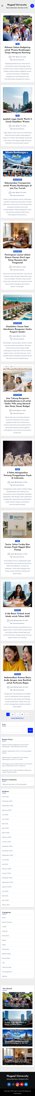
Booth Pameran (7, 922)
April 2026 (5, 796)
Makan (4, 940)
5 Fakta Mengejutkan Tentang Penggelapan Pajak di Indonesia (18, 475)
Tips (17, 44)
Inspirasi (5, 931)
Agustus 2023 (6, 887)
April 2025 (5, 828)
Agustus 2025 (6, 810)
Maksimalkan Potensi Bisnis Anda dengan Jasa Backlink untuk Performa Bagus (17, 680)
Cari (4, 724)
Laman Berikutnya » (17, 718)
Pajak (17, 469)
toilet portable (6, 967)
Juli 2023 (5, 891)
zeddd (13, 57)
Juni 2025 (5, 819)
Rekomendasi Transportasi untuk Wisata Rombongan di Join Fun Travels (17, 185)
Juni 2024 (5, 860)
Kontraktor (17, 251)
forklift (4, 927)
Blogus (27, 1091)
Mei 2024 (5, 864)
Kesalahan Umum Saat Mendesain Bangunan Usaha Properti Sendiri (17, 329)
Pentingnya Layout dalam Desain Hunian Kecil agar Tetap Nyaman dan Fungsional (17, 1062)
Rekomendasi (6, 954)
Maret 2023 (6, 905)
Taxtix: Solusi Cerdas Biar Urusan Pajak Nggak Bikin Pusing (17, 547)
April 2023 (5, 900)
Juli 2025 (5, 815)
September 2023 (7, 882)
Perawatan (5, 949)
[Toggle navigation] (2, 6)
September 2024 (7, 855)
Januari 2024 (6, 873)
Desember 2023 (7, 878)
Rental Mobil (17, 179)
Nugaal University (17, 5)
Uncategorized (7, 972)
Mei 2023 (5, 896)
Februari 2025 (6, 837)
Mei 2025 (5, 824)
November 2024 (7, 851)
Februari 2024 (6, 869)
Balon (4, 918)
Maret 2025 (6, 833)
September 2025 (7, 806)
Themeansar (17, 1093)
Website (17, 610)
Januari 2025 (6, 842)
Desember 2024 (7, 846)
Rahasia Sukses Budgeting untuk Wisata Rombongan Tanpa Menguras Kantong (17, 50)
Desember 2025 (7, 801)
